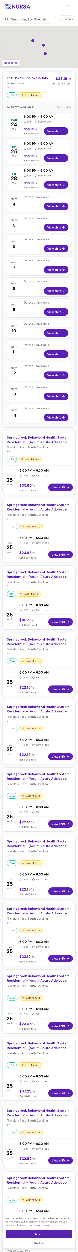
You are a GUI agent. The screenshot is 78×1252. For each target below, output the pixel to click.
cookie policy (41, 1225)
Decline (40, 1243)
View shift (54, 131)
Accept (41, 1235)
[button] (68, 6)
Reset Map (10, 62)
